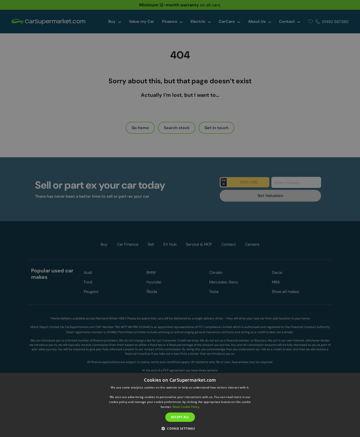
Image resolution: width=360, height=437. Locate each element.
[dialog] (180, 405)
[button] (180, 428)
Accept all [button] (180, 417)
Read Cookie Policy (186, 407)
